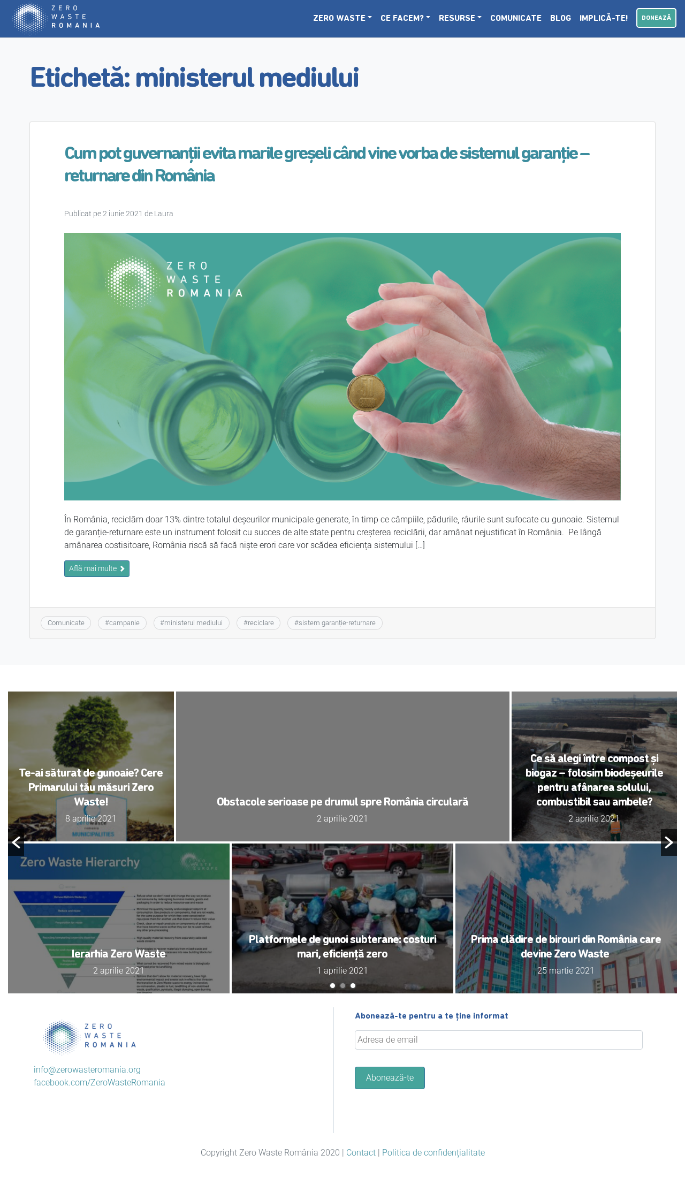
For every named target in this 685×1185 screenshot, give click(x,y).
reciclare (261, 623)
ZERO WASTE (339, 18)
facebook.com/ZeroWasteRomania (99, 1082)
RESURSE (457, 18)
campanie (124, 623)
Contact (361, 1153)
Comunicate (66, 623)
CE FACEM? (402, 18)
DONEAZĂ (656, 18)
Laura (163, 213)
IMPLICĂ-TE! (604, 18)
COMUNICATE (516, 18)
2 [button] (342, 985)
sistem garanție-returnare (337, 623)
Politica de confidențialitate (433, 1153)
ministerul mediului (193, 623)
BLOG (560, 18)
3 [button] (352, 985)
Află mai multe (93, 568)
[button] (16, 842)
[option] (342, 842)
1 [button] (332, 985)
